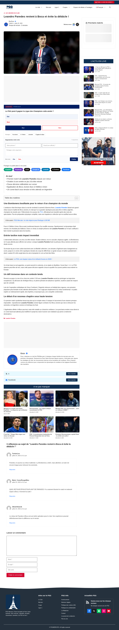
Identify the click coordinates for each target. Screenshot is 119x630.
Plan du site (64, 618)
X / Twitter (23, 134)
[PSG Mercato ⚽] (10, 7)
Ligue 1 (57, 7)
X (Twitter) (55, 169)
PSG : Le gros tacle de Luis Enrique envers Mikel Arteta (102, 93)
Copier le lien (40, 134)
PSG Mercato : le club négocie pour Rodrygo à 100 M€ (32, 220)
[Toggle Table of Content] (75, 198)
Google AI (36, 169)
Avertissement (65, 599)
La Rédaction (64, 610)
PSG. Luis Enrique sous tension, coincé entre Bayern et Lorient (103, 101)
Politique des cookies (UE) (68, 605)
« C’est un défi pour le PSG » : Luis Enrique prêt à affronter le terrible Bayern (103, 68)
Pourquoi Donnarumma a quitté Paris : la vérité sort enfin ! (67, 435)
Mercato (48, 7)
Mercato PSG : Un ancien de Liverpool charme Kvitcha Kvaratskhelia (102, 86)
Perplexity (18, 169)
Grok (27, 169)
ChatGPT (8, 169)
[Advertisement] (41, 89)
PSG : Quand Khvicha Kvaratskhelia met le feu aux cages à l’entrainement (102, 77)
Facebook (15, 134)
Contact (63, 613)
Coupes (65, 7)
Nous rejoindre (72, 373)
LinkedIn (30, 134)
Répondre (12, 469)
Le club (38, 7)
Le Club (40, 599)
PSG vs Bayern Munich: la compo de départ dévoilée (104, 128)
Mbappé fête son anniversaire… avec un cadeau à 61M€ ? (67, 409)
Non (8, 122)
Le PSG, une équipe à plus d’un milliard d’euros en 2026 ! (33, 259)
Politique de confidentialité (68, 608)
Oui (8, 116)
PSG (41, 212)
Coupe (40, 605)
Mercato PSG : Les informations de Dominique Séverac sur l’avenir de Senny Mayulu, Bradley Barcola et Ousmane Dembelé (104, 112)
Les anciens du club (12, 13)
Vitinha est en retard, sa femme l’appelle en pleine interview (103, 119)
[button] (109, 7)
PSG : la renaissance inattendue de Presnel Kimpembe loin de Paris (41, 435)
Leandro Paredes (61, 207)
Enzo (12, 21)
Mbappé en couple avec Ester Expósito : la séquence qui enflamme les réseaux (15, 410)
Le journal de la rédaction (68, 616)
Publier (74, 159)
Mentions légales (65, 602)
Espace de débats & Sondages (83, 7)
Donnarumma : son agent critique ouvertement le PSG (40, 409)
